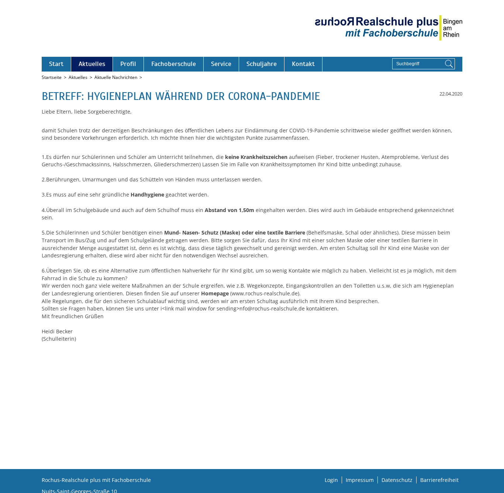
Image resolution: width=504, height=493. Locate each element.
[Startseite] (388, 28)
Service (221, 64)
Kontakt (303, 64)
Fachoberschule (173, 64)
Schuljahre (261, 64)
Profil (128, 64)
